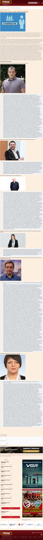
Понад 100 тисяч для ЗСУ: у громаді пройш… (6, 466)
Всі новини (11, 508)
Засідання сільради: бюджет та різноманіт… (5, 480)
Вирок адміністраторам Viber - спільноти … (5, 494)
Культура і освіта (3, 463)
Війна (1, 486)
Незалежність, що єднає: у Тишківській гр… (5, 462)
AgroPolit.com (31, 36)
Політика (5, 435)
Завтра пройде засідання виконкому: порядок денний (15, 454)
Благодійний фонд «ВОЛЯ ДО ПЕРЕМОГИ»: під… (5, 503)
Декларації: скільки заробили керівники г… (5, 471)
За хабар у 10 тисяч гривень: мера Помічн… (6, 498)
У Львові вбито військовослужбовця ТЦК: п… (6, 489)
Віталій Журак (4, 445)
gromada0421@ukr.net (38, 532)
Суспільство (2, 477)
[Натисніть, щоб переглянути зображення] (12, 31)
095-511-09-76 (6, 537)
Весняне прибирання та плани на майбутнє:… (6, 476)
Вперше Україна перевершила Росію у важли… (7, 485)
